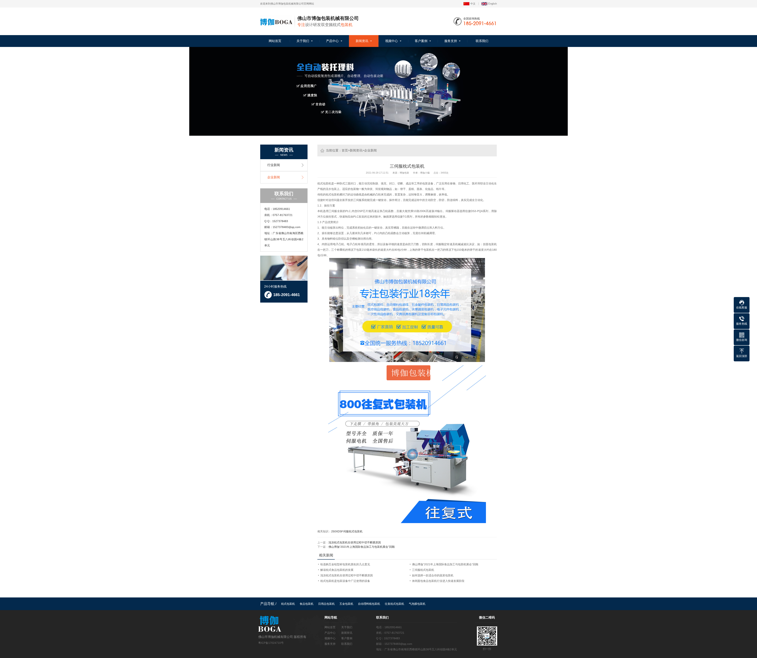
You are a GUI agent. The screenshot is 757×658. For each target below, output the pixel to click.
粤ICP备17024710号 (271, 642)
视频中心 (391, 41)
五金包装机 (346, 603)
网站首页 (275, 41)
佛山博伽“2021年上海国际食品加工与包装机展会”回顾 (361, 546)
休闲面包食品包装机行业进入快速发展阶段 (438, 580)
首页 (345, 150)
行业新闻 (273, 165)
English (492, 3)
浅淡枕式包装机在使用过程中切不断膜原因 (354, 542)
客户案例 (421, 41)
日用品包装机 (326, 603)
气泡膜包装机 (417, 603)
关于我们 (302, 41)
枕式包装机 (288, 603)
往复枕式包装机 (394, 603)
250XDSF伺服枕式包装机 (347, 531)
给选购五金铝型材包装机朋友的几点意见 (345, 564)
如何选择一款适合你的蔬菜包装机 (432, 575)
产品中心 (332, 41)
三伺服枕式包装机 (423, 569)
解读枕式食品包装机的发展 (336, 569)
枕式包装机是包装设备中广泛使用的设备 (345, 580)
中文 (472, 3)
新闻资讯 (362, 41)
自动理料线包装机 (369, 603)
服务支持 (450, 41)
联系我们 (482, 41)
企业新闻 (370, 150)
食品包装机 (306, 603)
